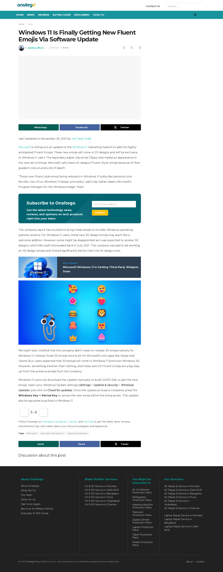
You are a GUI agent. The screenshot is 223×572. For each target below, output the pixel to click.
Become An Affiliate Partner (37, 508)
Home (20, 14)
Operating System (78, 433)
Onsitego (30, 561)
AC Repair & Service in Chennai (181, 508)
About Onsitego (30, 485)
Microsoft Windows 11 (52, 433)
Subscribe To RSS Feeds (34, 513)
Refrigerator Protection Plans (141, 499)
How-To (98, 14)
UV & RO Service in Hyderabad (102, 500)
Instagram (61, 421)
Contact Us (153, 6)
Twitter (73, 421)
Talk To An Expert (30, 504)
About (189, 561)
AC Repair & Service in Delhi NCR (183, 490)
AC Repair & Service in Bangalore (183, 493)
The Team (26, 495)
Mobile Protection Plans (142, 544)
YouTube (88, 421)
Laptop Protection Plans (142, 529)
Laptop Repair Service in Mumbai (183, 515)
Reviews (43, 14)
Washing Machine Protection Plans (142, 506)
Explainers (81, 14)
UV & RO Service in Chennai (100, 504)
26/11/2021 (54, 47)
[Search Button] (203, 6)
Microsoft (24, 147)
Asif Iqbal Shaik (81, 138)
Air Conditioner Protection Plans (141, 491)
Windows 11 (79, 147)
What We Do (28, 490)
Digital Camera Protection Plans (141, 521)
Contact (200, 561)
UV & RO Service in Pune (99, 497)
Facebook (48, 421)
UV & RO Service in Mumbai (100, 486)
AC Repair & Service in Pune (180, 497)
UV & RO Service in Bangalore (102, 493)
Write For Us (28, 499)
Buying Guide (62, 14)
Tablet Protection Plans (142, 536)
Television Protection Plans (141, 514)
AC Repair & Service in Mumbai (181, 486)
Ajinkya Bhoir (36, 47)
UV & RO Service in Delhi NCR (102, 490)
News (31, 14)
